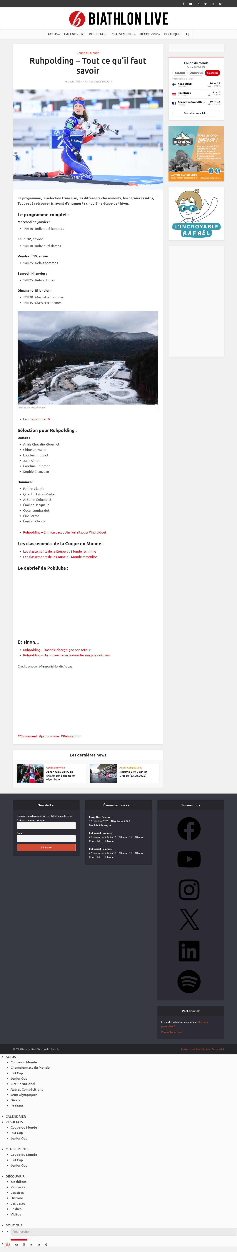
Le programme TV (36, 419)
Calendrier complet (194, 113)
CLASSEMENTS (122, 34)
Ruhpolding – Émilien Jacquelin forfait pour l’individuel (64, 532)
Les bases (18, 1203)
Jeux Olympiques (24, 1094)
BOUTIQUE (172, 34)
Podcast (17, 1105)
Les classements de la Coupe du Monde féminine (59, 551)
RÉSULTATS (97, 34)
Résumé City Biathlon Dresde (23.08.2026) (133, 773)
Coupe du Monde (88, 52)
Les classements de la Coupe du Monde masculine (60, 557)
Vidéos (16, 1214)
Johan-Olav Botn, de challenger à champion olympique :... (61, 775)
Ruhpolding (71, 736)
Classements (196, 72)
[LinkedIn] (189, 964)
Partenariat (218, 1049)
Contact (185, 1049)
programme (50, 736)
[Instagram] (189, 902)
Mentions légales (200, 1049)
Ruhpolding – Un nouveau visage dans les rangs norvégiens (67, 655)
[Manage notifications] (7, 1245)
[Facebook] (189, 841)
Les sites (17, 1192)
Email (20, 833)
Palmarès (18, 1187)
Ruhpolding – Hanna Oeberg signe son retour (57, 650)
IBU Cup (17, 1073)
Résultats (180, 72)
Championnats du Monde (30, 1067)
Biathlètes (18, 1181)
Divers (15, 1100)
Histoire (17, 1198)
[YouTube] (189, 872)
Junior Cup (19, 1078)
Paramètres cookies (172, 1032)
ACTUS (53, 34)
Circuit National (23, 1084)
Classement (28, 736)
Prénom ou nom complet (31, 820)
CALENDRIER (73, 34)
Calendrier (212, 72)
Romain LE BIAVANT (100, 81)
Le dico (16, 1209)
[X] (189, 933)
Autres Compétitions (130, 767)
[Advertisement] (88, 700)
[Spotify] (189, 994)
